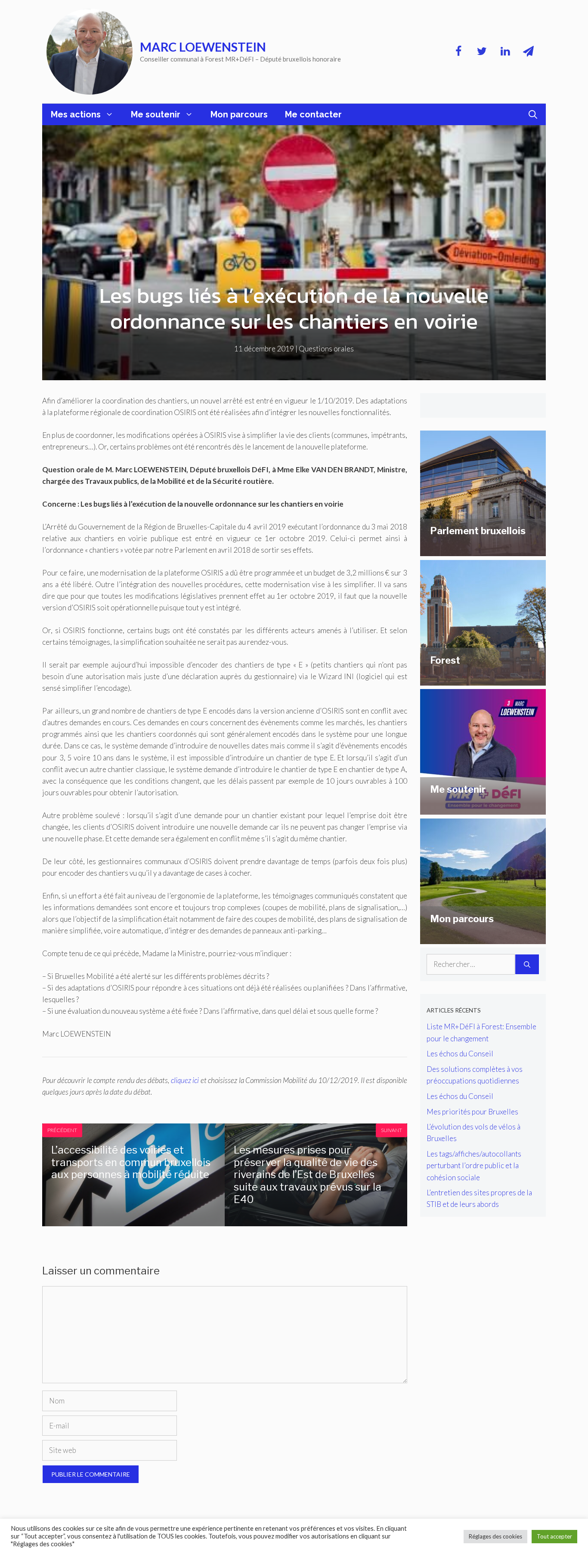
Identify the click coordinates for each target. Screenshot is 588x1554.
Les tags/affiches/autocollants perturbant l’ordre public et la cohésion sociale (474, 1165)
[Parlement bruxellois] (483, 550)
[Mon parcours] (483, 938)
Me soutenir (155, 114)
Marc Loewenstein (203, 46)
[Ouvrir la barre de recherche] (533, 114)
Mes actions (76, 114)
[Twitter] (482, 52)
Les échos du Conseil (460, 1053)
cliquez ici (185, 1080)
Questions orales (326, 348)
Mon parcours (239, 114)
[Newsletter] (528, 52)
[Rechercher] (527, 964)
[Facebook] (458, 52)
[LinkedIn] (505, 52)
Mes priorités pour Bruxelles (472, 1111)
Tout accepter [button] (554, 1536)
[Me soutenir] (483, 808)
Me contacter (313, 114)
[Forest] (483, 679)
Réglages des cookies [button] (495, 1536)
